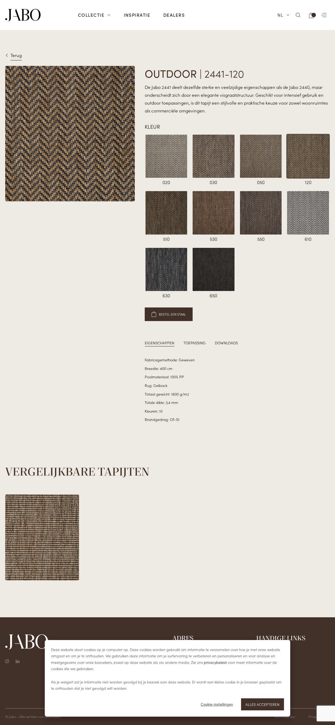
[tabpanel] (237, 390)
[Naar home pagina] (23, 15)
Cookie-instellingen (217, 704)
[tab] (159, 343)
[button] (298, 15)
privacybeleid (215, 662)
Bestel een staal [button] (172, 314)
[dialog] (167, 678)
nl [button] (280, 15)
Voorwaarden (284, 716)
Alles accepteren (262, 704)
